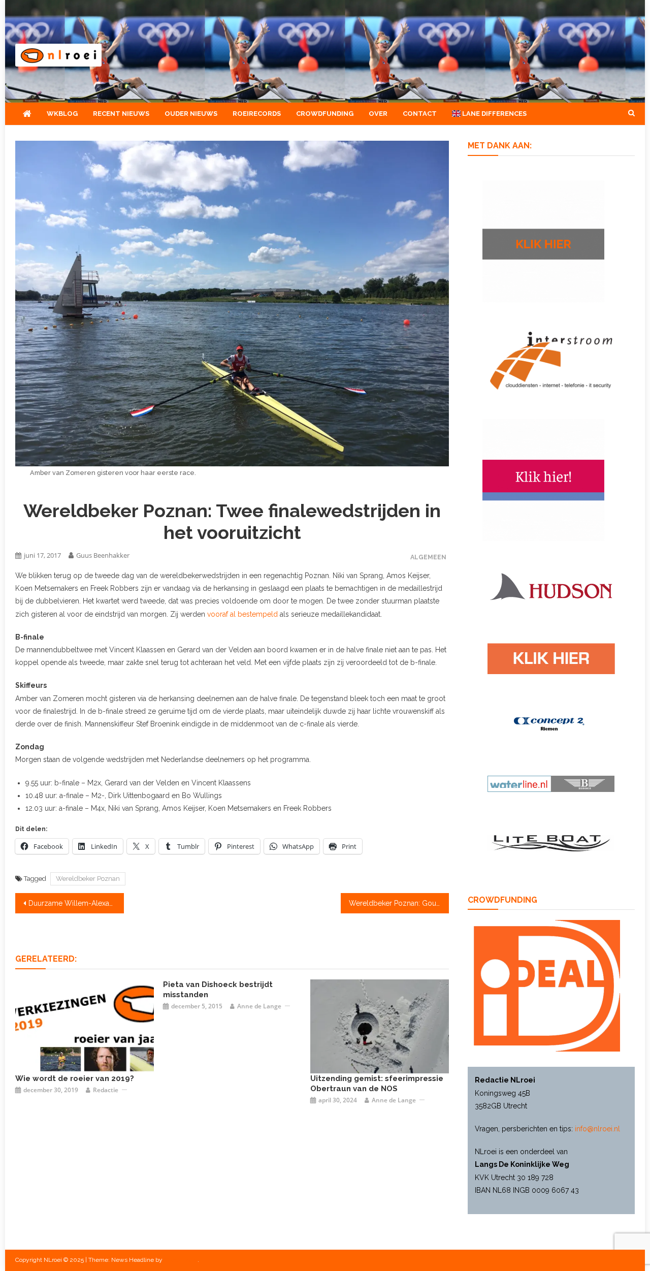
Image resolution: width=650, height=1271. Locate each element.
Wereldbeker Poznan (88, 878)
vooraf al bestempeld (242, 614)
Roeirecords (257, 113)
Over (378, 113)
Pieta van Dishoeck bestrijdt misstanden (218, 989)
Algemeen (428, 557)
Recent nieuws (121, 113)
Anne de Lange (259, 1006)
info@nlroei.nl (597, 1129)
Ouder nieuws (191, 113)
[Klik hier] (543, 240)
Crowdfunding (324, 113)
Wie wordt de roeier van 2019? (74, 1078)
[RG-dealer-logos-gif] (551, 658)
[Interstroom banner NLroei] (551, 360)
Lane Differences (494, 113)
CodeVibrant (181, 1259)
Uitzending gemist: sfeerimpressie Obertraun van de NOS (376, 1083)
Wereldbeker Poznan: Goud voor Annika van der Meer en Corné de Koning (399, 903)
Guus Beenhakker (102, 555)
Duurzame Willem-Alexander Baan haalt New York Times (76, 903)
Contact (420, 113)
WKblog (62, 113)
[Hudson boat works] (551, 585)
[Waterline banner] (551, 783)
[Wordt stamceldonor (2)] (543, 479)
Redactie (105, 1090)
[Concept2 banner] (551, 724)
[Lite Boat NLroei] (551, 843)
